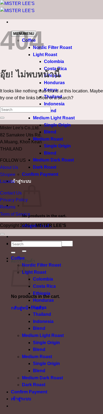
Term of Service (15, 214)
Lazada (7, 181)
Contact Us (11, 193)
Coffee (18, 258)
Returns (7, 207)
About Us (9, 167)
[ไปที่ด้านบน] (2, 234)
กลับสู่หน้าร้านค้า (27, 308)
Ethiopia (41, 293)
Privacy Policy (14, 200)
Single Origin (57, 125)
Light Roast (45, 54)
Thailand (42, 314)
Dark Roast (44, 167)
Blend (50, 132)
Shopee (7, 174)
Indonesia (54, 104)
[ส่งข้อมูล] (24, 251)
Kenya (39, 307)
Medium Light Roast (54, 118)
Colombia (54, 61)
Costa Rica (44, 286)
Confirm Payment (40, 174)
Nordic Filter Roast (52, 47)
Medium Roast (48, 139)
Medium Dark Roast (53, 160)
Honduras (54, 82)
